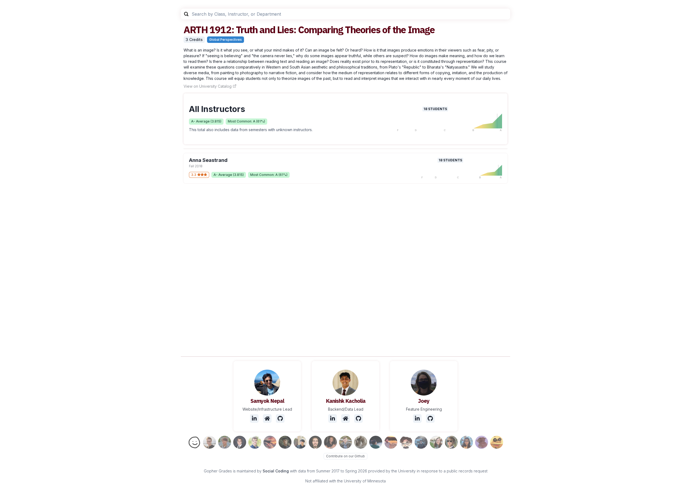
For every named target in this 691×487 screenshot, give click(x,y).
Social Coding (276, 471)
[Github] (280, 418)
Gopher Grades (218, 471)
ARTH (196, 29)
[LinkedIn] (254, 418)
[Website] (267, 418)
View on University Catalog (208, 86)
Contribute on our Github (345, 456)
